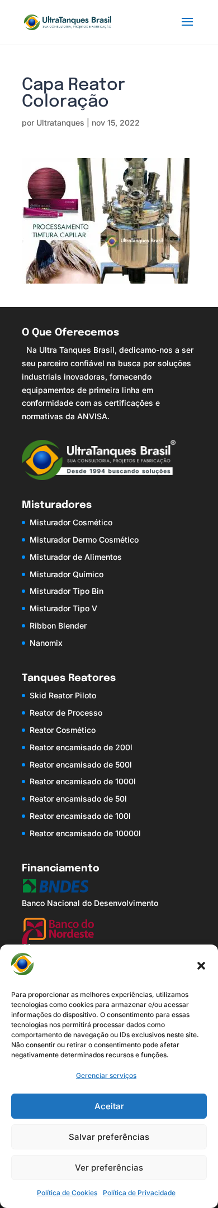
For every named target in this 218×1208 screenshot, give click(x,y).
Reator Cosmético (63, 730)
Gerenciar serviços (106, 1075)
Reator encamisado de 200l (81, 747)
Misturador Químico (66, 574)
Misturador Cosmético (71, 522)
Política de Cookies (67, 1192)
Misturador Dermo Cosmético (84, 539)
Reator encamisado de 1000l (83, 781)
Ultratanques (60, 122)
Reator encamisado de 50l (78, 798)
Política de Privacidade (139, 1192)
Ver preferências (109, 1167)
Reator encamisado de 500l (81, 764)
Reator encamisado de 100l (80, 816)
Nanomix (46, 643)
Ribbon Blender (58, 625)
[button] (201, 965)
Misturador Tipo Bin (66, 591)
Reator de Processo (66, 712)
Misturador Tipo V (63, 608)
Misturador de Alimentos (76, 557)
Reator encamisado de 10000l (85, 833)
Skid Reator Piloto (63, 695)
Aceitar (109, 1106)
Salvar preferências (109, 1137)
